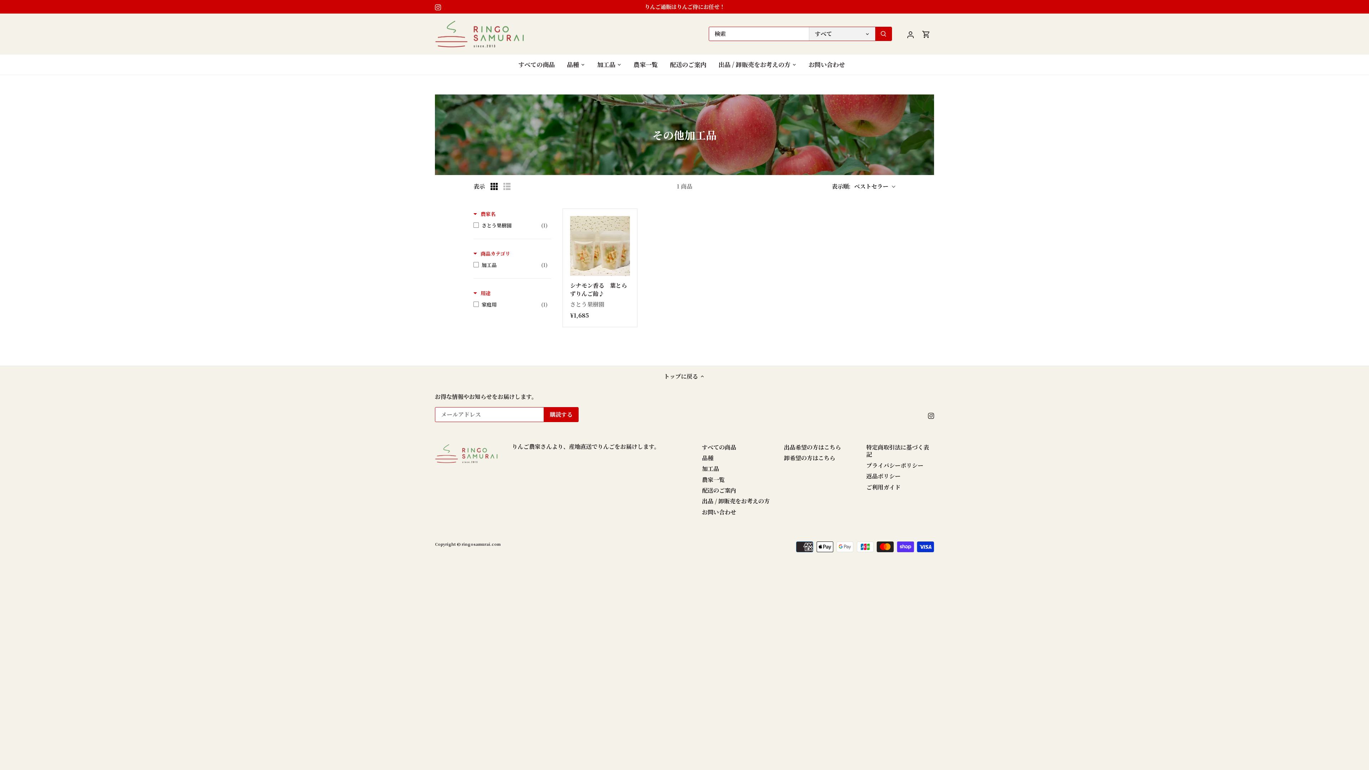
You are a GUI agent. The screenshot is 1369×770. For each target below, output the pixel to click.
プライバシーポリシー (894, 465)
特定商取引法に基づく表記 (897, 451)
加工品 (710, 468)
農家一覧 (713, 480)
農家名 (488, 213)
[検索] (883, 34)
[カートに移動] (926, 34)
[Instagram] (438, 7)
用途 (486, 293)
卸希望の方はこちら (809, 458)
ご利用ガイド (883, 487)
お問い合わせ (719, 512)
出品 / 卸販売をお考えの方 (736, 501)
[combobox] (759, 34)
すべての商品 (719, 447)
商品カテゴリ (495, 253)
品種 (707, 458)
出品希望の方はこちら (812, 447)
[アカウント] (910, 34)
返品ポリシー (883, 476)
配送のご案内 (719, 490)
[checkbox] (510, 225)
